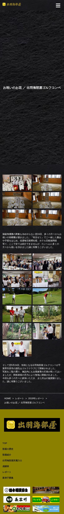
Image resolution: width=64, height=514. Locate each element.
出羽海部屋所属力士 (12, 460)
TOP (4, 443)
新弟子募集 (7, 477)
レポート (6, 472)
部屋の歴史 (7, 449)
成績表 (5, 466)
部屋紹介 (6, 454)
